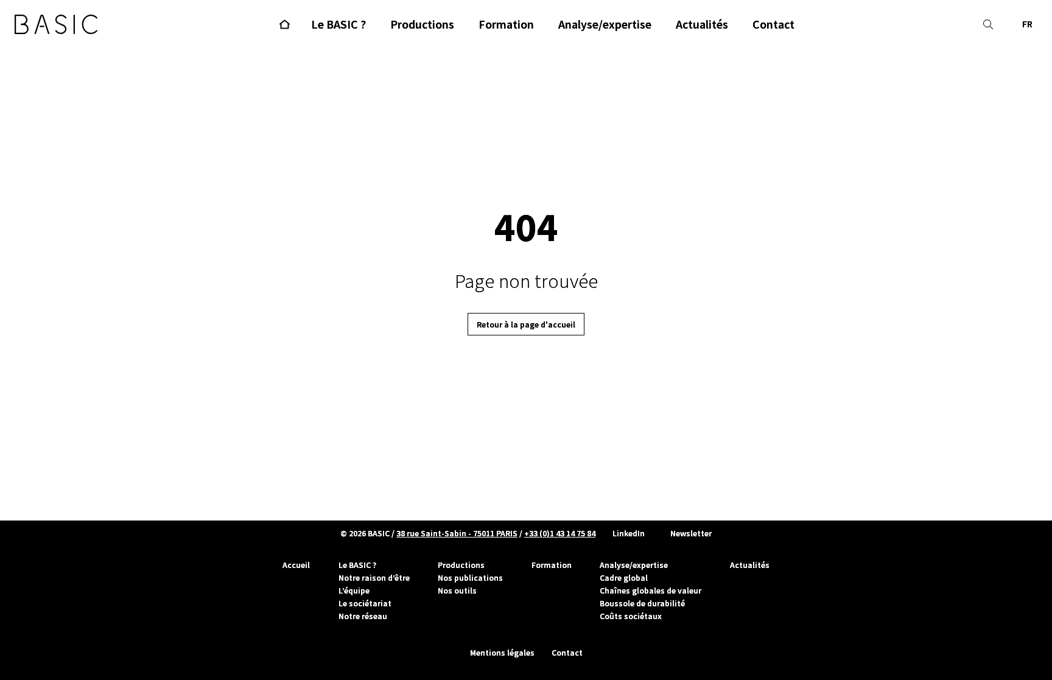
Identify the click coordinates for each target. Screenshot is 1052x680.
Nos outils (457, 590)
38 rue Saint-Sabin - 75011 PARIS (456, 533)
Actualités (750, 565)
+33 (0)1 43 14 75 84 (559, 533)
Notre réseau (362, 616)
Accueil (296, 565)
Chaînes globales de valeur (650, 590)
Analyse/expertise (634, 565)
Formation (551, 565)
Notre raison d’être (374, 577)
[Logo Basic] (56, 24)
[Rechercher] (988, 24)
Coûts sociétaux (631, 616)
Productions (461, 565)
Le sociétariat (364, 603)
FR (1027, 24)
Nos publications (470, 577)
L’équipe (354, 590)
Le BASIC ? (357, 565)
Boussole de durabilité (642, 603)
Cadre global (624, 577)
